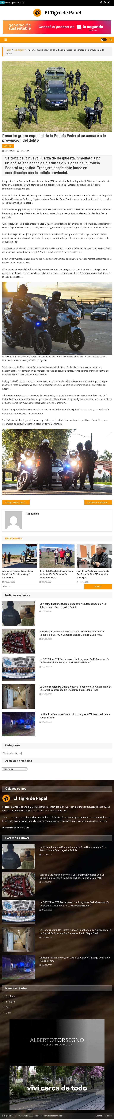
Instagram (10, 1001)
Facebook (10, 996)
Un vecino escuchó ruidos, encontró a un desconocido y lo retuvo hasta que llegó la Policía (72, 606)
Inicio (109, 1116)
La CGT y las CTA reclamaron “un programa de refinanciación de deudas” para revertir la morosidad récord (74, 661)
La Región (8, 146)
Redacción (24, 151)
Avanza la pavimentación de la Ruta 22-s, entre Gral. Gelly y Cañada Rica (17, 574)
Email (8, 1012)
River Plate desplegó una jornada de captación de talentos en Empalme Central (56, 574)
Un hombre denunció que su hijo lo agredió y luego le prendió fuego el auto (75, 716)
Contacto (100, 1116)
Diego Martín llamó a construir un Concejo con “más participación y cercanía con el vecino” (18, 502)
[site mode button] (104, 39)
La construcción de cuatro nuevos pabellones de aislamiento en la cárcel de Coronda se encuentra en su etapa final (75, 688)
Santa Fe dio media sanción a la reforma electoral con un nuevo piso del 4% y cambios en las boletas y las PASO (71, 633)
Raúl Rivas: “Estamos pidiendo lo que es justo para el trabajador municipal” (93, 574)
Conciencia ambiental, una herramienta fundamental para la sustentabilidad (99, 502)
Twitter (9, 1007)
